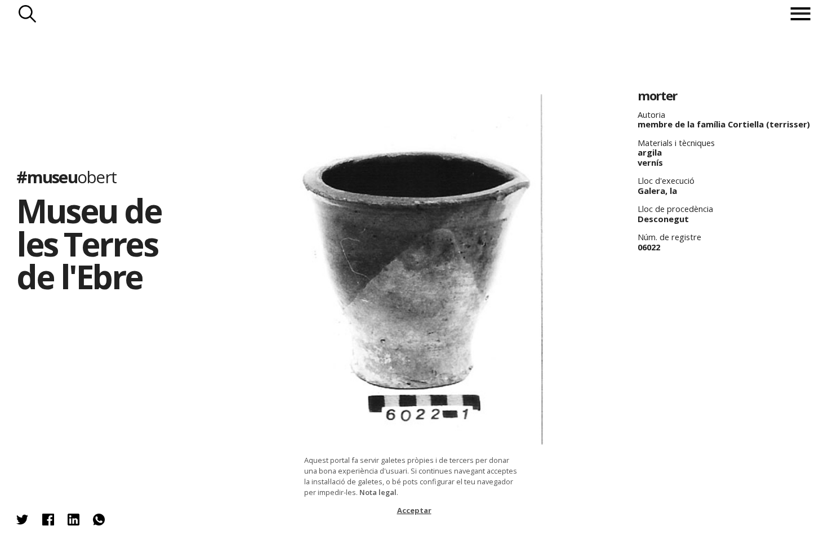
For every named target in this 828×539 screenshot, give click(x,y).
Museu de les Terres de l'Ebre (88, 243)
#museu (66, 176)
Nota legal (378, 492)
